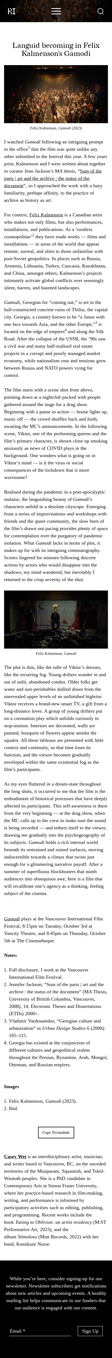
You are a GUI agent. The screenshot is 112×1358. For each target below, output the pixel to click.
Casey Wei (15, 1156)
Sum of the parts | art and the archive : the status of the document (53, 178)
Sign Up (90, 1331)
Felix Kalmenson (46, 214)
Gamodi (12, 918)
